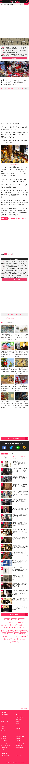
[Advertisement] (14, 21)
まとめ (17, 714)
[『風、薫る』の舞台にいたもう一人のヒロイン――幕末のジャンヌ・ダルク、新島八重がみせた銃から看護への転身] (6, 464)
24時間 (5, 457)
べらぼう (5, 630)
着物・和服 (18, 719)
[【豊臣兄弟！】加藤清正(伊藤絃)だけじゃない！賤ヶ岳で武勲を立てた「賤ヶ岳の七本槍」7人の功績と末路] (6, 494)
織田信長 (12, 630)
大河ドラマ (21, 619)
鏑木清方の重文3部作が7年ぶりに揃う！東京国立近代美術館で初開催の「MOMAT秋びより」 (20, 569)
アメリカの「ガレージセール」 (14, 218)
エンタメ (18, 726)
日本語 (11, 318)
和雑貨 (17, 721)
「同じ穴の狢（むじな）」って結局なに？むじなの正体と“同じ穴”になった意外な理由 (14, 276)
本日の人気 (4, 747)
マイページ (4, 743)
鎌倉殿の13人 (15, 642)
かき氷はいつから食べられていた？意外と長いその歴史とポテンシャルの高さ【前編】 (7, 353)
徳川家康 (25, 630)
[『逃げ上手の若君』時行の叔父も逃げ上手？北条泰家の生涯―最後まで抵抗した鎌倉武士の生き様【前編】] (6, 525)
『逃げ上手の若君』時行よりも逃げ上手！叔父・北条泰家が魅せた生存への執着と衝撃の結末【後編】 (20, 554)
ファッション (5, 719)
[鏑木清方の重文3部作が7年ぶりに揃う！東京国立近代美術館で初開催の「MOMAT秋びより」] (6, 570)
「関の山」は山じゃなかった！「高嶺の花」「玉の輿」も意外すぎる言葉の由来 (13, 51)
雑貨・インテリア (6, 721)
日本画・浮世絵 (19, 717)
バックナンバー (14, 58)
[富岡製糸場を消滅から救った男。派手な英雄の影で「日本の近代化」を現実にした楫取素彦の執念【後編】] (6, 578)
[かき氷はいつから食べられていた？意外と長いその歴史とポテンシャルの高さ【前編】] (7, 346)
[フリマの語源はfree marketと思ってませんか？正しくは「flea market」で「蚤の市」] (7, 329)
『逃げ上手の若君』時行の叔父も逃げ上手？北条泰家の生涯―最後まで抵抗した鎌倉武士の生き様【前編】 (19, 524)
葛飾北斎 (22, 639)
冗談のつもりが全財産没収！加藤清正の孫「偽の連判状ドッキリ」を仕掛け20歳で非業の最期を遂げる (20, 600)
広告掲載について (6, 741)
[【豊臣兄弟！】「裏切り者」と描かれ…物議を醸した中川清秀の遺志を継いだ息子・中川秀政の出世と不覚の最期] (6, 593)
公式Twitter (11, 447)
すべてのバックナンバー (14, 279)
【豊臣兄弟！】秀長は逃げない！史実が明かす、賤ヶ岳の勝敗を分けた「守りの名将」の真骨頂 (19, 478)
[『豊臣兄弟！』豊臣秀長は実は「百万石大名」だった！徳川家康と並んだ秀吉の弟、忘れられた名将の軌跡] (6, 608)
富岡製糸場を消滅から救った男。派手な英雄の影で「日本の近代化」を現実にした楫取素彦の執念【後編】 (20, 577)
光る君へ (15, 639)
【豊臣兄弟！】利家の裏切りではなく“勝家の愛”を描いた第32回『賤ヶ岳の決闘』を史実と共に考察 (19, 516)
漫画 (12, 628)
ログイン (21, 4)
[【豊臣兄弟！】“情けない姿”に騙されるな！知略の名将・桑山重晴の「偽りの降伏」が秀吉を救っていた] (6, 471)
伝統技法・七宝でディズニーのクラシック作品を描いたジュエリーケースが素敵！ (21, 336)
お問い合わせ (19, 741)
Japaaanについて (20, 738)
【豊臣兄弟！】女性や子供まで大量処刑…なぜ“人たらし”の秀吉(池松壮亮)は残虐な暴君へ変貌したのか (20, 546)
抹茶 (5, 633)
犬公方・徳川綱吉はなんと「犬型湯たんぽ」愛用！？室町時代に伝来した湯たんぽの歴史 (21, 353)
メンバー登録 (26, 4)
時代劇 (16, 628)
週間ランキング (19, 747)
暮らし (3, 728)
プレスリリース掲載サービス (14, 438)
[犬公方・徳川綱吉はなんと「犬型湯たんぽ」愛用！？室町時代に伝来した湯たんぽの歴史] (21, 346)
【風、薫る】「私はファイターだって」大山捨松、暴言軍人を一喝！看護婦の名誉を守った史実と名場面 (20, 531)
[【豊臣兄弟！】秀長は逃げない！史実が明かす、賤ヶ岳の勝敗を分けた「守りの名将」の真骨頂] (6, 479)
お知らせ (4, 738)
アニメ (15, 622)
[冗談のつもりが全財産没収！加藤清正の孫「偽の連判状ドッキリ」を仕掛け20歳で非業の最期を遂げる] (6, 601)
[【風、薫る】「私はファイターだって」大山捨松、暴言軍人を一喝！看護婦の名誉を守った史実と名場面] (6, 532)
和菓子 (17, 723)
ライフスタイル (4, 88)
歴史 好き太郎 (20, 88)
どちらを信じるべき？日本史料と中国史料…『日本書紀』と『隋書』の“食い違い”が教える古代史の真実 (20, 508)
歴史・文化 (18, 728)
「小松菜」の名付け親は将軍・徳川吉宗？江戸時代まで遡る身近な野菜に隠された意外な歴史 (14, 55)
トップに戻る (25, 708)
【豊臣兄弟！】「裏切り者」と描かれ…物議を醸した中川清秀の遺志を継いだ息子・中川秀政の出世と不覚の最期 (20, 592)
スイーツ (14, 625)
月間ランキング (5, 750)
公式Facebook (4, 447)
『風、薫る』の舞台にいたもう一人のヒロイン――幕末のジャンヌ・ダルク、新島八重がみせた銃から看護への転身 (19, 463)
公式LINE (18, 447)
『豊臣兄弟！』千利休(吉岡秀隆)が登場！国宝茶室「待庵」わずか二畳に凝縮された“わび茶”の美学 (20, 485)
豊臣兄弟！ (23, 633)
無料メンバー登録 (20, 743)
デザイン (11, 633)
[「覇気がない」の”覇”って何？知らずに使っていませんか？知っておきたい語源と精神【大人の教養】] (21, 396)
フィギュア (12, 636)
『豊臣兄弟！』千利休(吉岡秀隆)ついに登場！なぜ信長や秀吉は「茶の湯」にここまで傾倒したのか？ (20, 539)
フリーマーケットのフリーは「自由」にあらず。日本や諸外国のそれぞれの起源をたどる (14, 82)
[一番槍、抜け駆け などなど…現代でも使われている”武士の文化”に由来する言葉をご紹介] (7, 396)
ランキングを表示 (14, 614)
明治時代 (18, 630)
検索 (27, 1)
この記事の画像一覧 (15, 314)
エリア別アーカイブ (6, 745)
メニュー (1, 1)
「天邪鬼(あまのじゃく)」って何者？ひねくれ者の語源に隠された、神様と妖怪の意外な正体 (14, 48)
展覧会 (18, 636)
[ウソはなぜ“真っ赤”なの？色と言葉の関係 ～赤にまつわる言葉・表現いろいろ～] (7, 362)
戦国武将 (21, 622)
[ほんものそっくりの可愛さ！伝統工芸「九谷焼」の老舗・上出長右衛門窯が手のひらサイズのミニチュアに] (6, 563)
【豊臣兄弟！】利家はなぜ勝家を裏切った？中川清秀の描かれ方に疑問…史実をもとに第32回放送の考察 (20, 501)
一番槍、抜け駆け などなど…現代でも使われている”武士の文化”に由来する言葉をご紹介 (7, 404)
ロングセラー (6, 625)
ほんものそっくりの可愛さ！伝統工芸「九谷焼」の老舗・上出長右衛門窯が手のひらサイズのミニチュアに (19, 562)
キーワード (10, 88)
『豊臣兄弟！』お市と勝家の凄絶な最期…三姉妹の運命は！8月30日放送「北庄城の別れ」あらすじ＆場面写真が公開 (20, 584)
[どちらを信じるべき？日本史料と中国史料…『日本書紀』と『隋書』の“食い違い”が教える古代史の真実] (6, 509)
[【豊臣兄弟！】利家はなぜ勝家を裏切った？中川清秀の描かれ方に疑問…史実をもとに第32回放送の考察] (6, 502)
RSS (25, 447)
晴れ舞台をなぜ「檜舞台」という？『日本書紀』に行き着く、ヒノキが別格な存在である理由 (13, 272)
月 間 (23, 457)
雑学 (21, 318)
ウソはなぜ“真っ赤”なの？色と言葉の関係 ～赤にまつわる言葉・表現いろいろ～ (7, 369)
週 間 (14, 457)
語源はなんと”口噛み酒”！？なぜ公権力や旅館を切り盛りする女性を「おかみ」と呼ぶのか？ (21, 387)
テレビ (22, 628)
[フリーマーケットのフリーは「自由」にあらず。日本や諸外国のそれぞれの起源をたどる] (14, 69)
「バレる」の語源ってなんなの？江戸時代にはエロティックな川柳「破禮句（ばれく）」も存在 (21, 370)
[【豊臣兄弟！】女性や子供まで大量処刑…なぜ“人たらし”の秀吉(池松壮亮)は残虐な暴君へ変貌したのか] (6, 547)
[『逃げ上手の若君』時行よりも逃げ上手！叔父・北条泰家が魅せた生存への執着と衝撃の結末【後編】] (6, 555)
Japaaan (14, 1)
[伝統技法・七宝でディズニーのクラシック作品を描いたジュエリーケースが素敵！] (21, 329)
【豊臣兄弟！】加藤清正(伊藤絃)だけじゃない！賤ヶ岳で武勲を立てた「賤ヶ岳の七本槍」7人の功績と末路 (20, 493)
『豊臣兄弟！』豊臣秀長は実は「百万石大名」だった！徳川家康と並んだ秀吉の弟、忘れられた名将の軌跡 (19, 607)
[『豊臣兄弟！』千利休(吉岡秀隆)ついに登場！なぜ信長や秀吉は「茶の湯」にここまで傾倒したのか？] (6, 540)
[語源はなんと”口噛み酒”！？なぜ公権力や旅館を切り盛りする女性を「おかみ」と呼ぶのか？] (21, 379)
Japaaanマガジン (20, 736)
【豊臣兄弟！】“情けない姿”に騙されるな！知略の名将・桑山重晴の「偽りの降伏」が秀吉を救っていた (19, 470)
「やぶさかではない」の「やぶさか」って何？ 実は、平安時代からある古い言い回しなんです (7, 387)
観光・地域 (4, 726)
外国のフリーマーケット (14, 164)
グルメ (3, 723)
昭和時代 (8, 639)
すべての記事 (5, 714)
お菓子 (25, 625)
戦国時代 (15, 619)
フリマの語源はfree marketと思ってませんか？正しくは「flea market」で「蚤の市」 (6, 336)
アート (3, 717)
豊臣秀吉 (5, 636)
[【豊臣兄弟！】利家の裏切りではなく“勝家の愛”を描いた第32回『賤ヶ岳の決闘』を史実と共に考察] (6, 517)
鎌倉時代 (25, 636)
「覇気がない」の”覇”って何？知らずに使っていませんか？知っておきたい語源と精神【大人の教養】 (21, 404)
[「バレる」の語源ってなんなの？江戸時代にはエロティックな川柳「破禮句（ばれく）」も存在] (21, 362)
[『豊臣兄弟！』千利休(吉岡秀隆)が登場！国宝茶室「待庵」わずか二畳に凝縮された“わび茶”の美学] (6, 487)
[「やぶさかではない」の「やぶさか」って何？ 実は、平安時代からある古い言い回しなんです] (7, 379)
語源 (17, 318)
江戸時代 (8, 619)
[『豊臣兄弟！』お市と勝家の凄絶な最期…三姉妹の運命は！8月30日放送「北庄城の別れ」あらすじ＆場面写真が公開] (6, 586)
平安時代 (9, 622)
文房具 (16, 633)
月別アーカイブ (19, 745)
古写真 (3, 730)
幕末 (7, 628)
